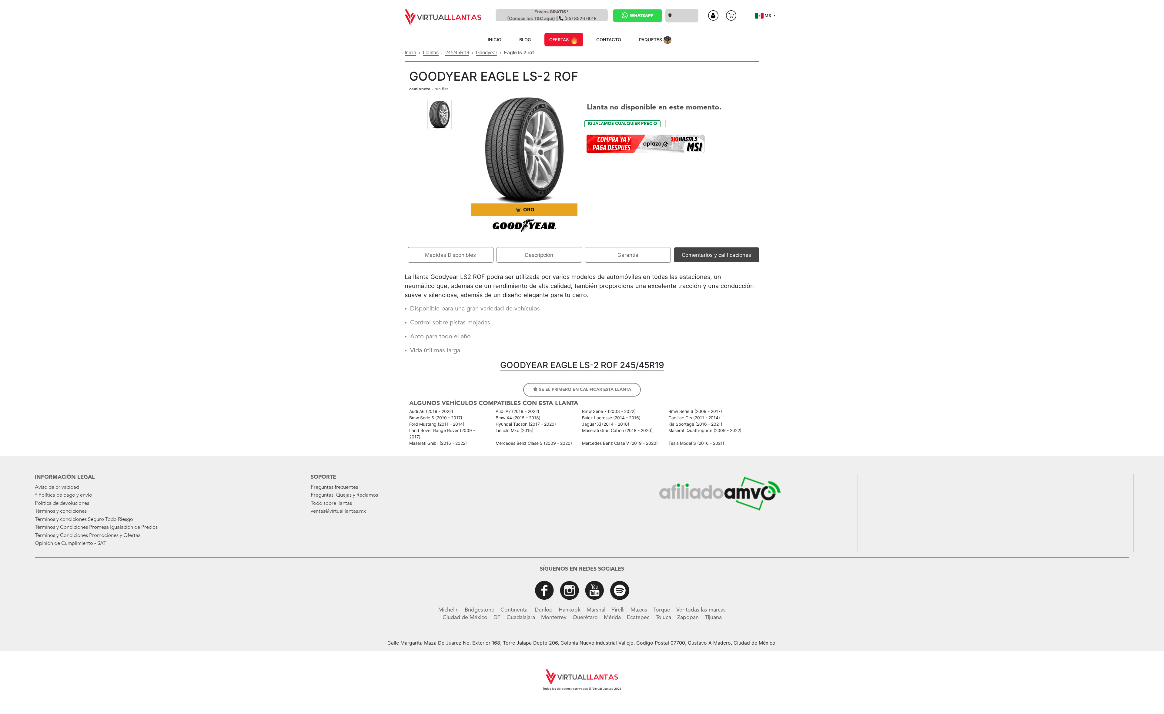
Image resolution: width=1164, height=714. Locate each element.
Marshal (596, 610)
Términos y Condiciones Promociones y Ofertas (87, 535)
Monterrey (554, 617)
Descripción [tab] (539, 255)
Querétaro (585, 617)
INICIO (494, 39)
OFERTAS (559, 39)
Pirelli (617, 610)
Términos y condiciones (61, 511)
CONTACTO (608, 39)
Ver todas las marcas (701, 610)
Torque (661, 610)
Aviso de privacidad (57, 487)
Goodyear (486, 52)
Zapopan (688, 617)
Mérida (612, 617)
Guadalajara (521, 617)
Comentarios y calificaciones (716, 255)
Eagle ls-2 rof (519, 52)
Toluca (663, 617)
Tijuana (713, 617)
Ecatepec (638, 617)
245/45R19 (457, 52)
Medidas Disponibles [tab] (450, 255)
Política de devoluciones (62, 503)
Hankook (569, 610)
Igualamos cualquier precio (622, 124)
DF (496, 617)
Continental (514, 610)
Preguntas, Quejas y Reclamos (344, 495)
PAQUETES (651, 39)
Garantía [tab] (627, 255)
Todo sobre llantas (331, 503)
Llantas (431, 52)
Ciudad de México (465, 617)
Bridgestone (479, 610)
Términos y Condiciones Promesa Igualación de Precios (96, 527)
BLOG (525, 39)
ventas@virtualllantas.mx (338, 511)
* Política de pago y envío (63, 495)
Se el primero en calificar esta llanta (584, 389)
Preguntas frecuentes (334, 487)
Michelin (448, 610)
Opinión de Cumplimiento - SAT (70, 543)
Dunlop (544, 610)
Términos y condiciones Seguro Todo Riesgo (84, 519)
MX (768, 15)
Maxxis (638, 610)
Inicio (410, 52)
